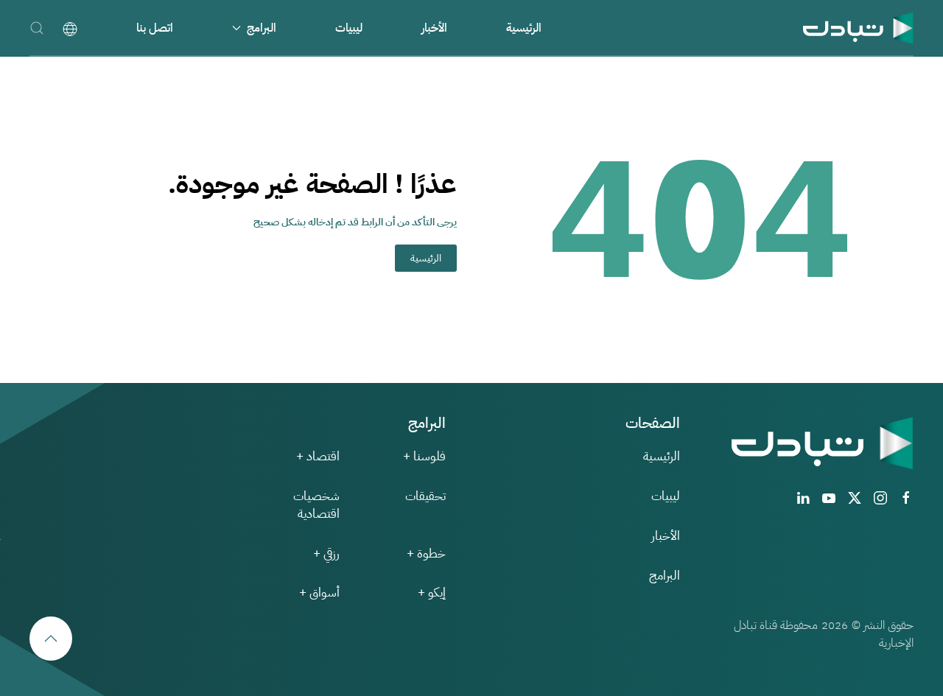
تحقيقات (425, 496)
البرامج (664, 575)
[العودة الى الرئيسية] (858, 27)
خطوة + (426, 553)
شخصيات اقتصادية (316, 505)
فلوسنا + (424, 456)
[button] (36, 27)
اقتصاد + (318, 456)
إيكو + (432, 592)
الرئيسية (523, 28)
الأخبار (434, 28)
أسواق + (319, 592)
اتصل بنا (154, 28)
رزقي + (326, 553)
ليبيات (348, 28)
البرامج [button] (261, 28)
